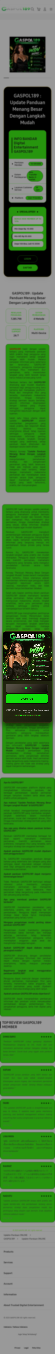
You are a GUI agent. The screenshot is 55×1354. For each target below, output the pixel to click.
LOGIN (27, 688)
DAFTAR (27, 698)
